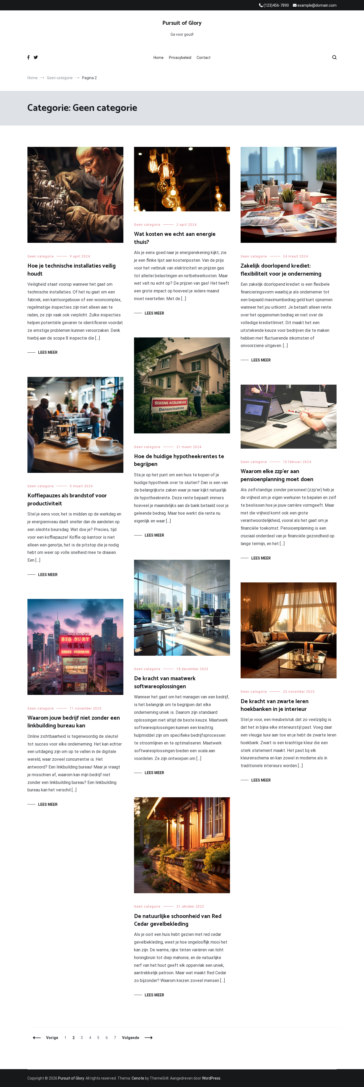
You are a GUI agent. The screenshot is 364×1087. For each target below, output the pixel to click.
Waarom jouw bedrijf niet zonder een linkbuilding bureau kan (73, 722)
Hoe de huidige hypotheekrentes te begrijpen (179, 460)
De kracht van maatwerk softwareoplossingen (165, 682)
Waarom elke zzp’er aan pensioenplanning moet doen (277, 475)
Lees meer (48, 352)
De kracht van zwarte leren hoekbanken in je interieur (275, 705)
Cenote (138, 1078)
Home (158, 57)
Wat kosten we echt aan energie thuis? (175, 238)
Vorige (52, 1038)
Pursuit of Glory (182, 23)
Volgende (130, 1038)
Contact (204, 57)
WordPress (211, 1078)
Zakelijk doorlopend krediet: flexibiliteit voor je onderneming (281, 269)
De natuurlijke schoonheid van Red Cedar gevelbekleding (177, 920)
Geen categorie (40, 256)
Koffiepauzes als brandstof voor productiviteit (67, 499)
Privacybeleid (180, 57)
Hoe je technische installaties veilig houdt (71, 269)
